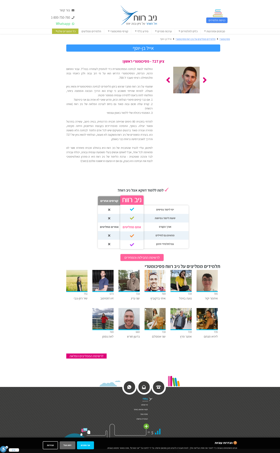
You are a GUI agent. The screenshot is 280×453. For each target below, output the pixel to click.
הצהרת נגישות (142, 418)
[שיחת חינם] (158, 387)
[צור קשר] (144, 387)
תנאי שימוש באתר (141, 409)
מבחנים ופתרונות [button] (215, 31)
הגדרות (50, 445)
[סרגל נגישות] (4, 449)
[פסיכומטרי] (139, 15)
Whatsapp (63, 23)
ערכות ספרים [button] (164, 31)
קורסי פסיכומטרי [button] (119, 31)
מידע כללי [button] (142, 31)
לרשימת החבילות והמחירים (142, 257)
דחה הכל (67, 445)
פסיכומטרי (224, 39)
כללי (145, 399)
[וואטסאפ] (129, 387)
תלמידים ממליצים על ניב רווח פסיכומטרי (195, 39)
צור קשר (65, 10)
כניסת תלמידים (217, 20)
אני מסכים (85, 445)
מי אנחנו (144, 404)
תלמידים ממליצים (91, 31)
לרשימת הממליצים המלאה (86, 356)
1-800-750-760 (61, 17)
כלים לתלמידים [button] (189, 31)
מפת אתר (144, 414)
